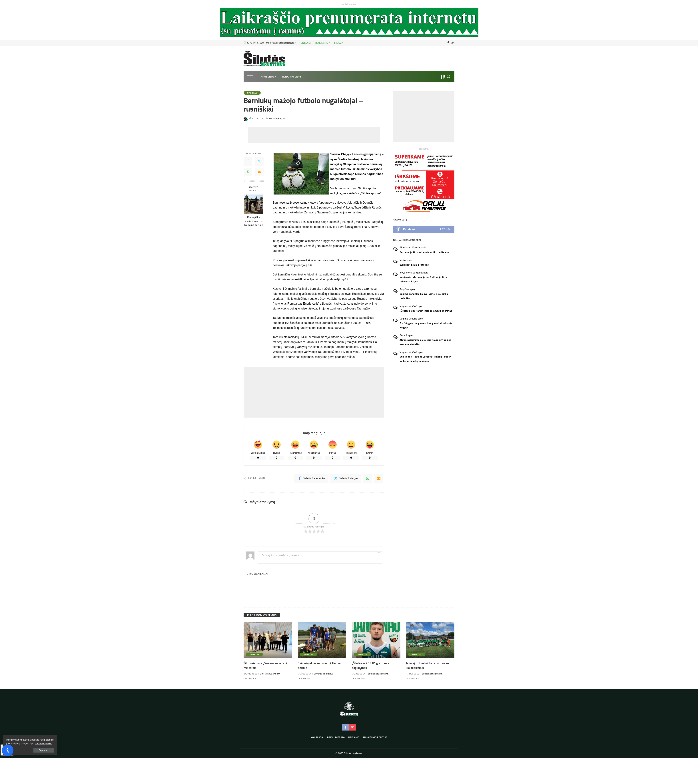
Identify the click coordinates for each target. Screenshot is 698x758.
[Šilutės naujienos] (264, 58)
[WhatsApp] (248, 172)
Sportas (252, 93)
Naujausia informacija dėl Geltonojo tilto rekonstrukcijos (423, 279)
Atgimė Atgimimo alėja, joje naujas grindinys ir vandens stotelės (427, 342)
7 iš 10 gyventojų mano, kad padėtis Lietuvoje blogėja (426, 325)
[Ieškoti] (448, 76)
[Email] (259, 172)
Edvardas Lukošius (323, 673)
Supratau (43, 750)
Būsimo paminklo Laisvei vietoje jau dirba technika (424, 296)
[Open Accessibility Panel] (7, 750)
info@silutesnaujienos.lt (283, 42)
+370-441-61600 (255, 42)
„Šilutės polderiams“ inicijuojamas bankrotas (426, 311)
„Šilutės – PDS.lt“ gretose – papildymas (371, 665)
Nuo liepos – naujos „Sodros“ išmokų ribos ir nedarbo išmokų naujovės (425, 359)
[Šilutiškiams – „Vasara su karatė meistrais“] (268, 640)
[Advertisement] (314, 135)
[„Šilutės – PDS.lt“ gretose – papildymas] (376, 640)
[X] (259, 161)
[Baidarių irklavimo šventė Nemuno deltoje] (322, 640)
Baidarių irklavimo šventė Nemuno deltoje (320, 665)
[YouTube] (452, 43)
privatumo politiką (43, 743)
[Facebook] (448, 43)
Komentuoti (251, 678)
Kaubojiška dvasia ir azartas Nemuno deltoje (253, 221)
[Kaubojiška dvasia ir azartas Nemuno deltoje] (253, 204)
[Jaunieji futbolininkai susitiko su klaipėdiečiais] (430, 640)
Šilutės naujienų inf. (276, 118)
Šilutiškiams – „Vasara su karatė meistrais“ (265, 665)
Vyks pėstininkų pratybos (414, 265)
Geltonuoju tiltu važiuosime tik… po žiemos (424, 252)
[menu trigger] (252, 76)
